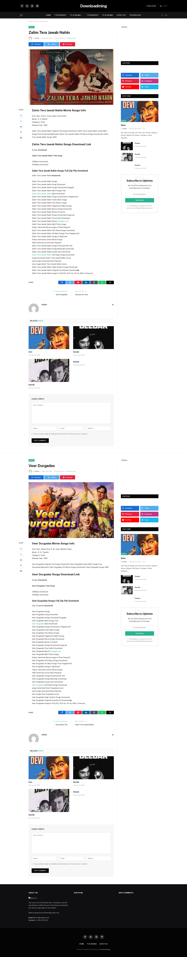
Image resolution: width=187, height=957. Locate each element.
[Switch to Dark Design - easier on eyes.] (162, 15)
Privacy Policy (140, 208)
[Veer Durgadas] (71, 510)
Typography (60, 15)
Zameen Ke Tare (81, 294)
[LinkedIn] (21, 126)
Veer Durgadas (61, 294)
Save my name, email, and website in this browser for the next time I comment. (61, 434)
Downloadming (105, 949)
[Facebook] (21, 115)
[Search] (166, 15)
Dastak (32, 385)
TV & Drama (75, 15)
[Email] (21, 137)
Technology (135, 15)
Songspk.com (63, 221)
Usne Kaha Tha (61, 725)
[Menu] (21, 15)
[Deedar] (93, 337)
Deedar (76, 352)
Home (48, 15)
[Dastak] (49, 370)
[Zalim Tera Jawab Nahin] (71, 77)
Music (31, 27)
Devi (30, 352)
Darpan (76, 362)
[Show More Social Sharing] (78, 44)
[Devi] (49, 337)
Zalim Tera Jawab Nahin (42, 194)
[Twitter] (21, 121)
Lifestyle (121, 15)
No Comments (60, 38)
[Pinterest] (21, 132)
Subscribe (151, 6)
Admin (37, 38)
